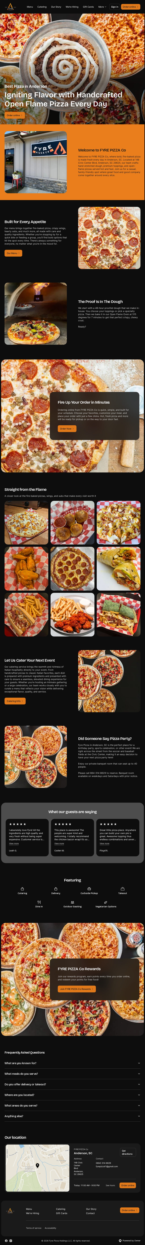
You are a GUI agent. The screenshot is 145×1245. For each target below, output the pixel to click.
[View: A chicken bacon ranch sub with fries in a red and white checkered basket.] (26, 614)
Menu (30, 6)
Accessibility (50, 1220)
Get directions (126, 1145)
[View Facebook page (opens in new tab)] (6, 1233)
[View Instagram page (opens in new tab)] (10, 1233)
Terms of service (33, 1220)
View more (14, 843)
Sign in (114, 6)
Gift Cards (88, 6)
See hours (108, 1178)
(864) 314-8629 (102, 1155)
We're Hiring (72, 6)
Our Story (56, 6)
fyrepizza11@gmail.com (106, 1159)
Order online (125, 1178)
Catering (41, 6)
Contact (89, 1205)
